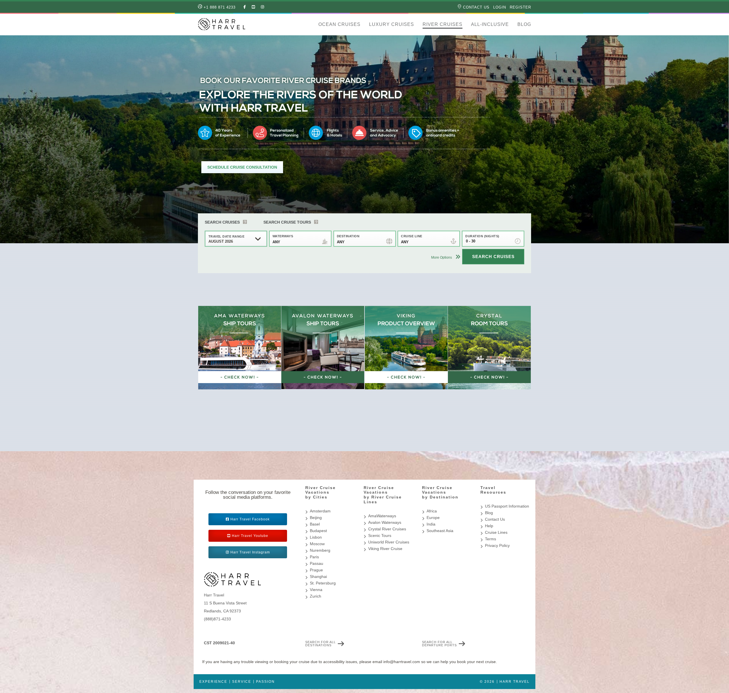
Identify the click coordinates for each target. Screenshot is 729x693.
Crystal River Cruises (387, 529)
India (431, 524)
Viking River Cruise (385, 548)
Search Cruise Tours (287, 222)
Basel (315, 524)
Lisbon (316, 537)
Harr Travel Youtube (250, 536)
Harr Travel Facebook (250, 519)
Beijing (316, 517)
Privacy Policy (497, 545)
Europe (433, 517)
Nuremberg (320, 550)
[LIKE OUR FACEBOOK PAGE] (244, 7)
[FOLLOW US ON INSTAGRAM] (262, 7)
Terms (490, 539)
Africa (432, 511)
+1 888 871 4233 (219, 7)
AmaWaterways (382, 516)
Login (499, 7)
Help (489, 526)
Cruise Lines (496, 532)
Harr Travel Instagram (250, 552)
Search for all (320, 644)
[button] (310, 24)
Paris (314, 557)
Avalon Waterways (384, 522)
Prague (316, 570)
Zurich (315, 596)
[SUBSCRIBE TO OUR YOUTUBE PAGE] (253, 7)
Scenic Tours (379, 535)
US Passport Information (507, 506)
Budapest (318, 530)
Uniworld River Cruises (388, 542)
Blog (524, 24)
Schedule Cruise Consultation (242, 167)
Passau (316, 563)
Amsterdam (320, 511)
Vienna (316, 589)
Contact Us (476, 7)
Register (520, 7)
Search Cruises (222, 222)
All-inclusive (490, 24)
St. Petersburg (323, 583)
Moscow (317, 543)
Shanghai (318, 576)
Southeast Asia (440, 530)
